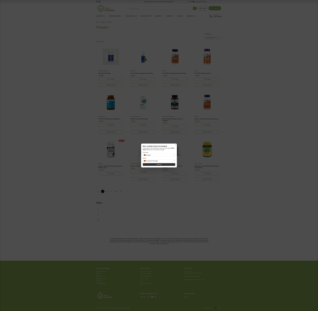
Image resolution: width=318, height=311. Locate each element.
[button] (159, 155)
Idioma (144, 158)
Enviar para (145, 152)
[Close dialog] (176, 145)
